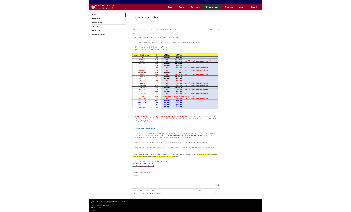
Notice (94, 15)
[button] (152, 33)
